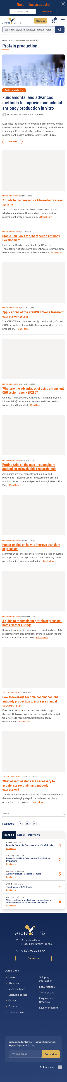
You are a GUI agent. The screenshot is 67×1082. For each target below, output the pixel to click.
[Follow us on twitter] (27, 823)
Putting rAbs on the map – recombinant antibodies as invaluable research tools (29, 466)
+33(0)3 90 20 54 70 (33, 950)
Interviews (34, 834)
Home (4, 40)
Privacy (12, 1006)
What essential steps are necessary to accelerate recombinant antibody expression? (28, 785)
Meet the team (16, 989)
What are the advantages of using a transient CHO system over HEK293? (33, 390)
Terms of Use (46, 992)
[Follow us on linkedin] (34, 823)
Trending (9, 834)
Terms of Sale (16, 1012)
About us (13, 983)
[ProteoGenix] (11, 21)
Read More (46, 216)
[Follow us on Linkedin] (60, 1067)
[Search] (60, 29)
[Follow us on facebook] (20, 823)
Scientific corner (15, 40)
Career (12, 1000)
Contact (40, 20)
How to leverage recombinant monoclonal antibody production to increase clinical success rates (30, 701)
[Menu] (62, 21)
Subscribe (47, 11)
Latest (21, 834)
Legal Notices (47, 986)
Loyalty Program (48, 1007)
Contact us (33, 958)
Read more (12, 141)
